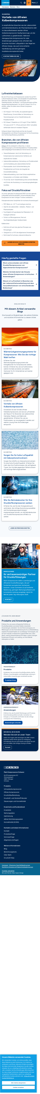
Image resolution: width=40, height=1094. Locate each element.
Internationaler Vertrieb (24, 2)
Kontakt (8, 599)
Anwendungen (10, 710)
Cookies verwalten (8, 871)
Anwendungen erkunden (13, 722)
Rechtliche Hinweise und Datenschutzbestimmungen (17, 867)
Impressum (5, 865)
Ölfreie (4, 146)
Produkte (7, 669)
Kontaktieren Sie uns (11, 56)
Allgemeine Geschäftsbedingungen (19, 865)
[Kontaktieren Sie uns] (28, 2)
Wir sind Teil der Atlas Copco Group (12, 873)
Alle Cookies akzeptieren (18, 1083)
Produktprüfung (10, 680)
